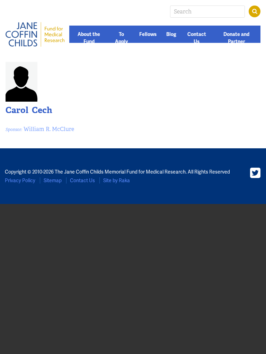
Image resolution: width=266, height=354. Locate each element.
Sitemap (53, 180)
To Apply (121, 38)
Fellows (148, 34)
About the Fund (89, 38)
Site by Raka (116, 180)
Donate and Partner (236, 38)
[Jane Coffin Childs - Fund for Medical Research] (35, 34)
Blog (171, 34)
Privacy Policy (20, 180)
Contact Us (196, 38)
